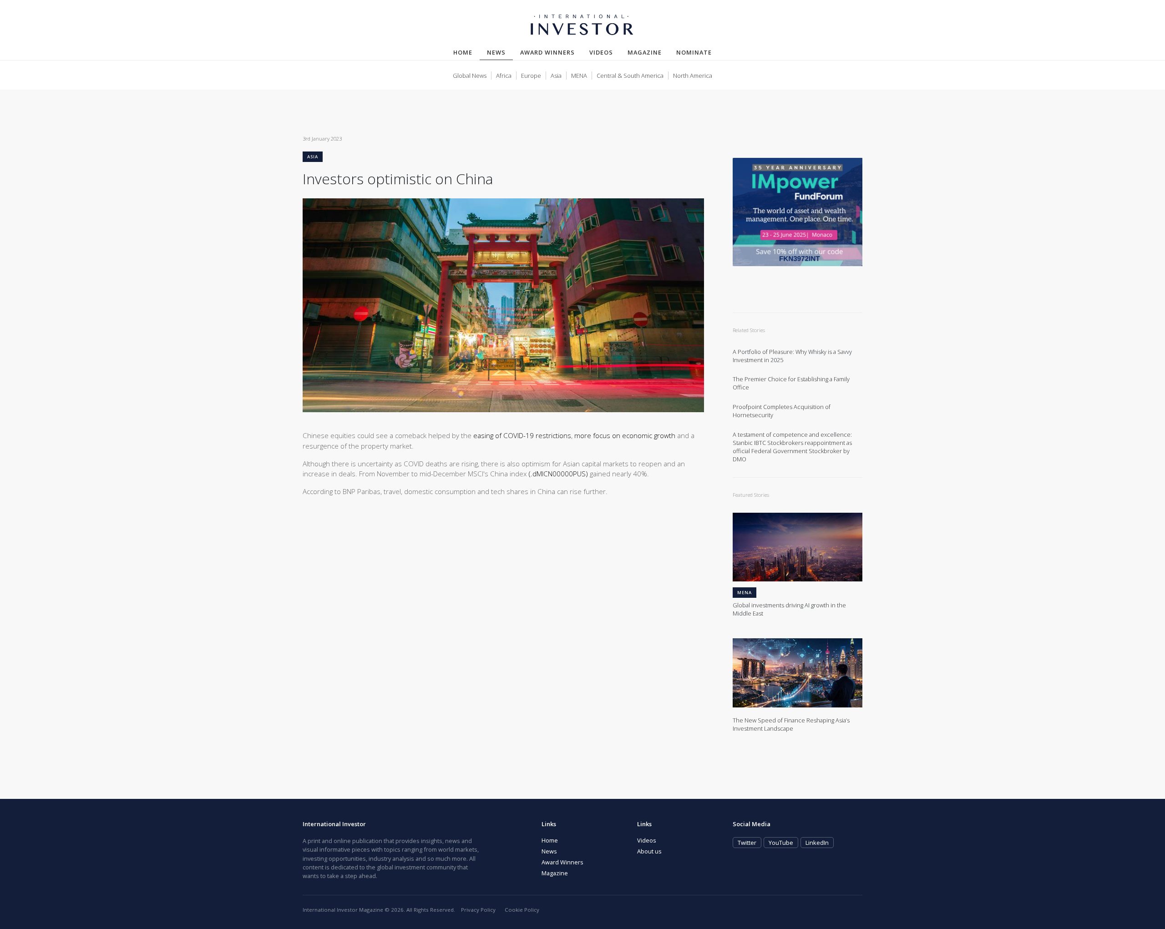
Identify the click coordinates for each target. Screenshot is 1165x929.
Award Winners (547, 52)
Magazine (645, 52)
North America (692, 75)
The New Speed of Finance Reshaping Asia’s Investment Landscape (791, 724)
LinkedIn (817, 842)
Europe (531, 75)
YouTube (781, 842)
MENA (579, 75)
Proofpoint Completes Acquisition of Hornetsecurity (782, 411)
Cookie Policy (522, 909)
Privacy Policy (478, 909)
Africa (504, 75)
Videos (601, 52)
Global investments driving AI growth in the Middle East (789, 609)
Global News (469, 75)
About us (649, 851)
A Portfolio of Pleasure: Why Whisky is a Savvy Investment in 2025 (792, 356)
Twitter (747, 842)
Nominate (694, 52)
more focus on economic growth (624, 435)
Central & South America (630, 75)
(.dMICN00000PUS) (558, 473)
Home (462, 52)
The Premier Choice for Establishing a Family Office (791, 383)
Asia (556, 75)
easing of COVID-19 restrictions (522, 435)
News (500, 52)
